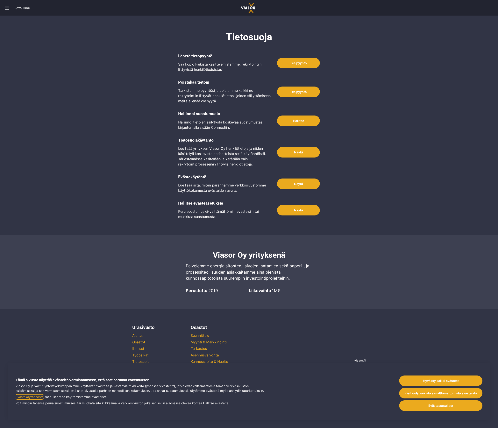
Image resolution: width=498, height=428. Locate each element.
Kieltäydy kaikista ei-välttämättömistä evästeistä (441, 393)
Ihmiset (138, 349)
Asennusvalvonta (205, 355)
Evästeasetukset (440, 406)
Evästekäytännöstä (30, 397)
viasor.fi (360, 360)
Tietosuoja (140, 362)
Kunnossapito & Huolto (209, 362)
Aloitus (137, 335)
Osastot (138, 342)
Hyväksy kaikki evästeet (441, 381)
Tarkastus (199, 349)
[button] (298, 210)
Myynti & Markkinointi (209, 342)
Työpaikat (140, 355)
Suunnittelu (200, 335)
